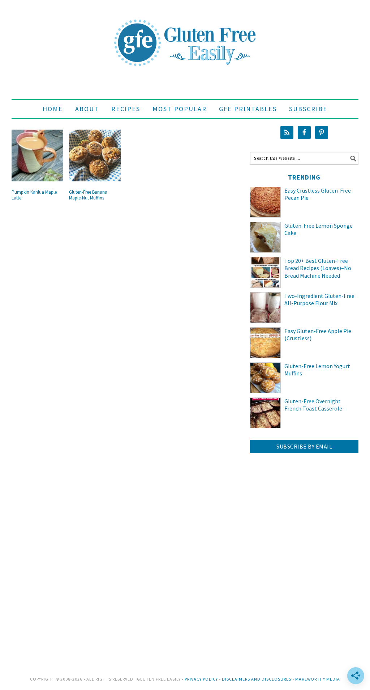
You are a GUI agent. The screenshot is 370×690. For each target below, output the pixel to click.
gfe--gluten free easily (185, 37)
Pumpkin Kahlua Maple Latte (34, 195)
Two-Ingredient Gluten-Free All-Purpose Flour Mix (319, 299)
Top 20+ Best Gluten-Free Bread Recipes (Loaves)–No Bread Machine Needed (317, 268)
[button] (308, 109)
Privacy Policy (201, 679)
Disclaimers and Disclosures (256, 679)
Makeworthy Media (317, 679)
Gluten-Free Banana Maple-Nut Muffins (88, 195)
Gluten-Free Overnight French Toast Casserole (313, 404)
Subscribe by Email (304, 446)
